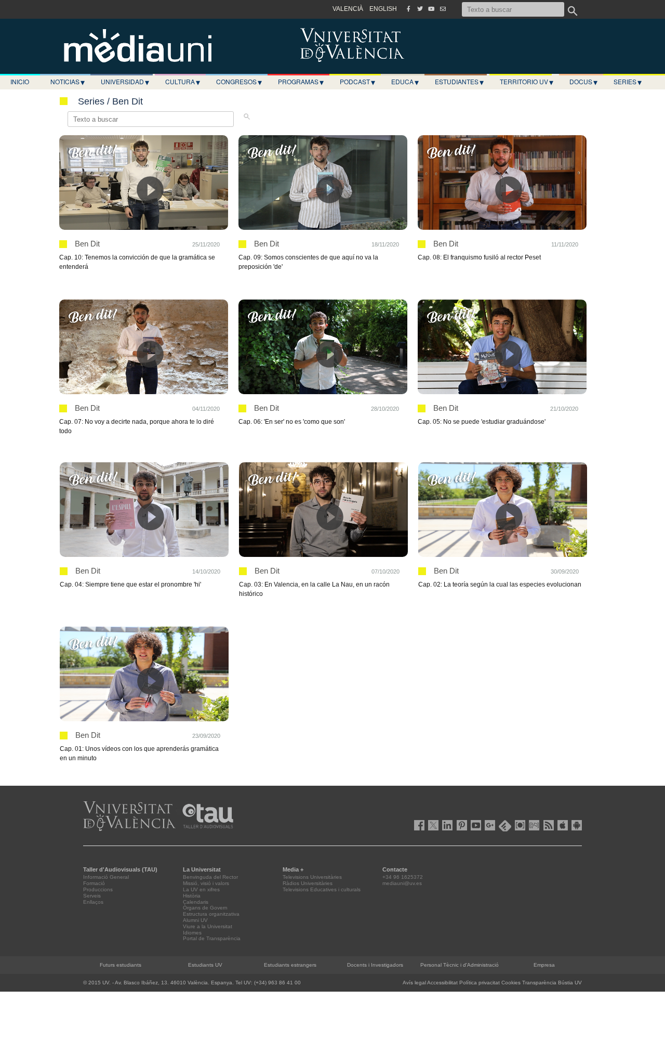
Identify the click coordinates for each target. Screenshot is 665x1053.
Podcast (357, 81)
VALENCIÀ (347, 8)
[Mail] (442, 8)
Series (628, 81)
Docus (583, 81)
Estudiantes (459, 81)
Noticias (67, 81)
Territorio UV (526, 81)
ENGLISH (383, 8)
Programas (301, 81)
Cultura (182, 81)
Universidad (125, 81)
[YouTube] (431, 8)
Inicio (19, 81)
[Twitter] (419, 8)
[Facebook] (408, 8)
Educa (405, 81)
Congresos (239, 81)
